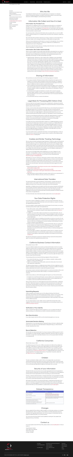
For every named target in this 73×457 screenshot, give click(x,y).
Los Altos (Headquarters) (41, 444)
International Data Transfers (13, 18)
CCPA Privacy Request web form (32, 303)
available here (30, 234)
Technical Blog (64, 446)
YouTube (67, 455)
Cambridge (39, 443)
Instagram (62, 455)
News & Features (64, 444)
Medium (65, 455)
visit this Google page (37, 154)
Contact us (32, 134)
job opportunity (45, 28)
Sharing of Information (12, 13)
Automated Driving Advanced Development (53, 443)
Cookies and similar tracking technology (49, 71)
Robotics (47, 448)
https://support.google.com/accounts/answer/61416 (43, 169)
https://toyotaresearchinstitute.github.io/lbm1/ (52, 394)
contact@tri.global (40, 447)
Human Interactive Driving (50, 447)
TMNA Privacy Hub (31, 353)
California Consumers (12, 22)
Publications (63, 443)
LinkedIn (64, 455)
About (63, 447)
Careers (63, 448)
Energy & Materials (49, 444)
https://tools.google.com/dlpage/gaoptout (34, 155)
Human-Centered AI (49, 446)
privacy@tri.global (56, 193)
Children (10, 23)
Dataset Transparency (12, 26)
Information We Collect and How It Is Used (15, 12)
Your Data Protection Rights (13, 19)
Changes (10, 27)
